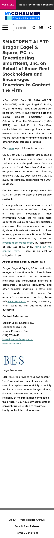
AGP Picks (8, 4)
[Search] (34, 27)
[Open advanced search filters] (41, 27)
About (12, 519)
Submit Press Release (27, 526)
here (11, 148)
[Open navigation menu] (5, 28)
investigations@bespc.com (17, 242)
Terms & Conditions (27, 532)
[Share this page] (49, 28)
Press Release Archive (32, 519)
